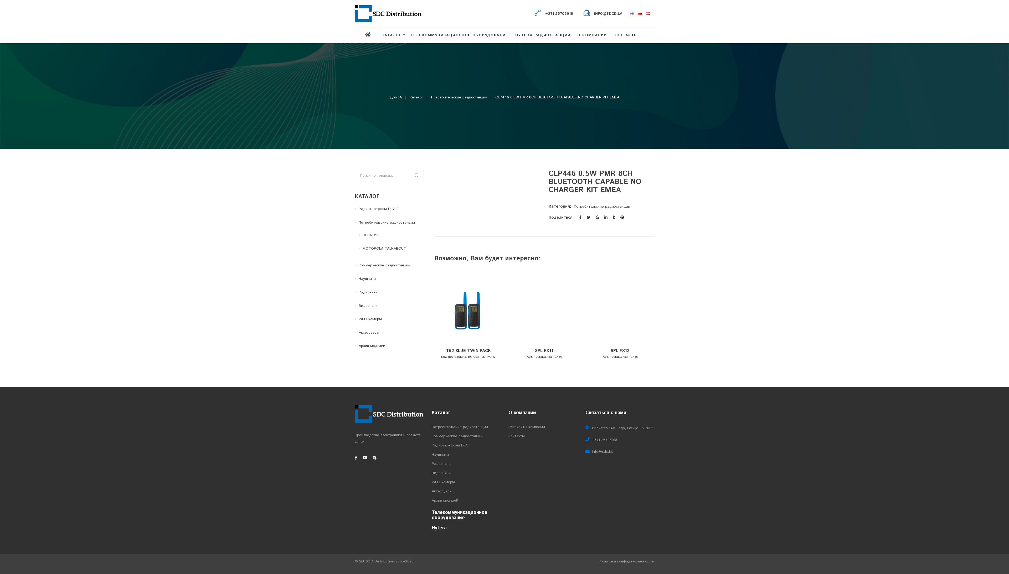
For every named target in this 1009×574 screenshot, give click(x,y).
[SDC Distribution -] (388, 13)
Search (417, 175)
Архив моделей (372, 346)
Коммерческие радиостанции (384, 265)
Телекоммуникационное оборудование (459, 35)
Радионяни (368, 292)
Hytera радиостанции (543, 35)
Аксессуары (369, 332)
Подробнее (467, 344)
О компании (592, 35)
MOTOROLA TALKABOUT (384, 248)
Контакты (626, 35)
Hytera (439, 528)
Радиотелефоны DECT (378, 209)
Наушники (367, 278)
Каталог (391, 35)
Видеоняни (368, 305)
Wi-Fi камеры (370, 319)
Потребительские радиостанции (459, 97)
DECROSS (371, 235)
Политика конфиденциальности (627, 561)
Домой (396, 97)
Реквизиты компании (526, 427)
